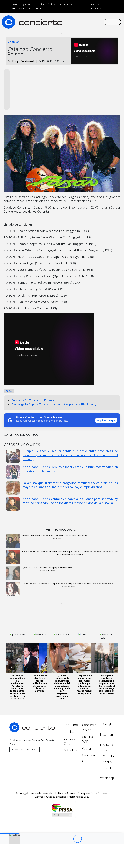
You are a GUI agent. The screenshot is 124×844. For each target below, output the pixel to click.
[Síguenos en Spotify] (91, 22)
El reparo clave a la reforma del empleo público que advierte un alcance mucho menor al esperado (84, 684)
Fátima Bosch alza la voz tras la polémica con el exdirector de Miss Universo (39, 683)
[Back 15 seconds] (69, 839)
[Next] (94, 839)
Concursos (66, 4)
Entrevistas (18, 8)
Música (69, 731)
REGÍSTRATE (98, 8)
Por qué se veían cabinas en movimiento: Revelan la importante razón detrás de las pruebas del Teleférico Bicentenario (17, 687)
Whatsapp (107, 778)
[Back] (61, 839)
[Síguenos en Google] (67, 22)
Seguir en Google (106, 420)
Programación (26, 4)
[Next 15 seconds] (86, 839)
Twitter (107, 750)
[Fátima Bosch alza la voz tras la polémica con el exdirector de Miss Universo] (39, 658)
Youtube (108, 756)
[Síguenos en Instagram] (72, 22)
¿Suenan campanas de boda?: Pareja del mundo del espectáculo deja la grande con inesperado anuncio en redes (62, 687)
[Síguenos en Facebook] (76, 22)
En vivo (13, 4)
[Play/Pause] (77, 839)
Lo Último (41, 4)
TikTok (107, 768)
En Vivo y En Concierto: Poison (32, 400)
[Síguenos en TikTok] (96, 22)
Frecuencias (35, 8)
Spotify (107, 762)
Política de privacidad (41, 793)
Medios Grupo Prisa (62, 815)
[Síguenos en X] (81, 22)
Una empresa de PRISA (62, 807)
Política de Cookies (65, 793)
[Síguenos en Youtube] (86, 22)
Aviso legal (22, 793)
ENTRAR (95, 4)
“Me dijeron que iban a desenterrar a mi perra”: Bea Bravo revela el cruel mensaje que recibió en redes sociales (107, 684)
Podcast (87, 748)
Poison (9, 391)
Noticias (52, 4)
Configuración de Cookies (92, 793)
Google (107, 724)
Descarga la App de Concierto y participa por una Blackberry (53, 404)
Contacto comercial (24, 749)
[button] (9, 833)
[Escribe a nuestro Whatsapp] (101, 22)
